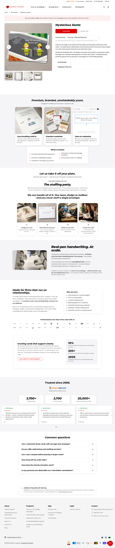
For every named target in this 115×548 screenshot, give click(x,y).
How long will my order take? (34, 460)
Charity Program (9, 509)
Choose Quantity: (60, 37)
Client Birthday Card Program (35, 515)
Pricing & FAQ (52, 509)
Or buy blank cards (83, 31)
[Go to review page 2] (57, 426)
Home (6, 12)
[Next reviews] (112, 415)
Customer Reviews (10, 518)
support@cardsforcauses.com (103, 509)
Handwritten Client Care (33, 518)
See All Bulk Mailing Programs (35, 521)
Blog (5, 528)
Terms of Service (75, 509)
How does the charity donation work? (38, 465)
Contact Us (8, 524)
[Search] (104, 7)
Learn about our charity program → (30, 359)
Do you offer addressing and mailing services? (41, 449)
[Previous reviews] (3, 415)
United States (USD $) (14, 537)
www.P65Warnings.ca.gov (65, 492)
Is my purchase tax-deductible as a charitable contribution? (47, 470)
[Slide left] (9, 47)
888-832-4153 (98, 512)
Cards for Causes (14, 543)
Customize (66, 31)
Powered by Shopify (27, 543)
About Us (7, 521)
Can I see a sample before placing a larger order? (43, 455)
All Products (14, 12)
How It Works (52, 518)
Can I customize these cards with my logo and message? (46, 444)
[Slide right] (48, 47)
